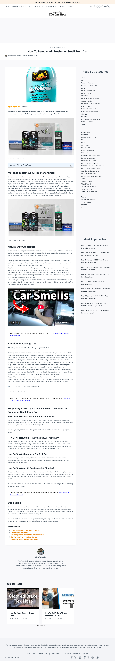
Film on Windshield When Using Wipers (25, 530)
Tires (83, 179)
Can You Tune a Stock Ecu (20, 532)
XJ (82, 207)
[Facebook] (92, 6)
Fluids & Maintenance (88, 109)
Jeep (83, 124)
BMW (83, 88)
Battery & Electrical (87, 83)
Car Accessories (86, 93)
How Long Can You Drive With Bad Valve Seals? (27, 535)
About (70, 6)
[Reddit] (97, 657)
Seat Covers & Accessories (90, 171)
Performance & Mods (88, 160)
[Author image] (6, 56)
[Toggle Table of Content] (70, 165)
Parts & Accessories (88, 158)
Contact (40, 654)
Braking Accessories (88, 91)
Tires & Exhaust (86, 181)
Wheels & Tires (86, 202)
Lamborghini (85, 132)
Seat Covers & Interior (88, 173)
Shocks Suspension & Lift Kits (91, 176)
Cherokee (84, 96)
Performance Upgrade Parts (90, 168)
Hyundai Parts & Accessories (91, 119)
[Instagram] (98, 6)
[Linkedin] (108, 6)
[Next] (71, 606)
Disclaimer (76, 654)
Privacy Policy (49, 654)
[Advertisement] (57, 30)
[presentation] (23, 598)
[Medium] (101, 6)
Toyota (83, 197)
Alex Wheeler (17, 55)
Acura (83, 78)
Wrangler (84, 205)
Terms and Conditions (63, 654)
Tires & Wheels (86, 184)
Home (8, 6)
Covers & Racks (86, 101)
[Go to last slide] (10, 606)
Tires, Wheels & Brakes (89, 192)
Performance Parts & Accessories (92, 166)
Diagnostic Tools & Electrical (90, 103)
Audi (82, 80)
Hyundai (84, 116)
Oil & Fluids (85, 145)
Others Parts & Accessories (90, 155)
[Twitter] (95, 6)
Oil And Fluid (85, 148)
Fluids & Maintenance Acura (90, 111)
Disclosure (84, 654)
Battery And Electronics (89, 85)
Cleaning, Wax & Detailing (90, 98)
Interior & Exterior (87, 122)
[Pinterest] (105, 6)
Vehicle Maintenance (36, 6)
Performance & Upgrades (89, 163)
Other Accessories (87, 150)
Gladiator (84, 114)
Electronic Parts (86, 106)
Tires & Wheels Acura (88, 186)
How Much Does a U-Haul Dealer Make (24, 539)
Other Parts (85, 153)
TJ (82, 194)
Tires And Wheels (87, 189)
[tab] (37, 625)
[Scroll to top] (110, 658)
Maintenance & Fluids (88, 137)
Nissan (83, 142)
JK (82, 127)
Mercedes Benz (86, 140)
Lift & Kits (84, 135)
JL (82, 129)
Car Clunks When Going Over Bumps (24, 537)
